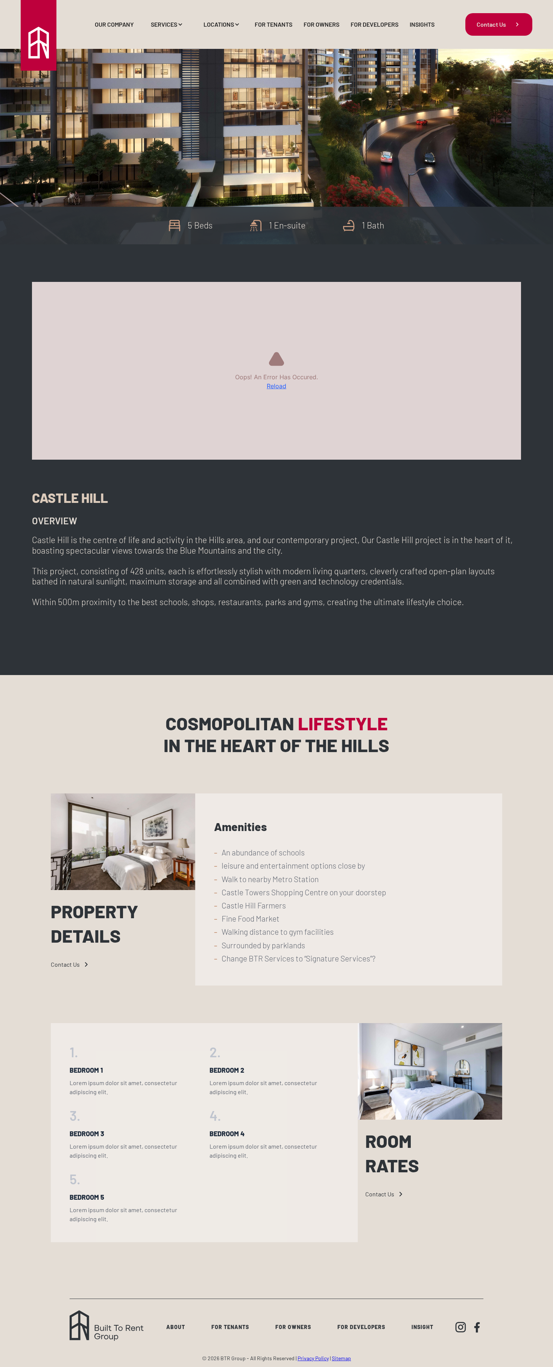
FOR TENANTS (273, 24)
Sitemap (341, 1358)
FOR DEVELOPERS (374, 24)
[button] (165, 24)
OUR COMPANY (114, 24)
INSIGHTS (422, 24)
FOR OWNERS (321, 24)
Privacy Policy (313, 1358)
